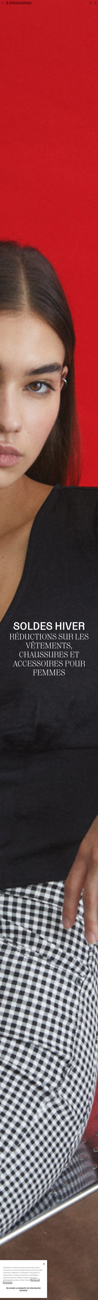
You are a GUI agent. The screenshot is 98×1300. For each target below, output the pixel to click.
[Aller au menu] (3, 3)
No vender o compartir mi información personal (23, 1289)
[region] (23, 1279)
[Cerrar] (44, 1264)
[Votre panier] (95, 3)
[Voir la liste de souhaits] (90, 3)
